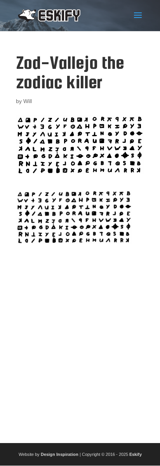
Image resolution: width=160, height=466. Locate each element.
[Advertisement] (80, 340)
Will (27, 101)
